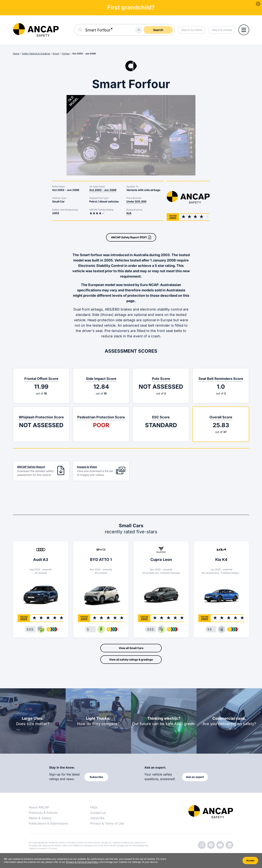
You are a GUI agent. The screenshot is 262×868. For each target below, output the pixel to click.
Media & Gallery (40, 818)
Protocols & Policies (43, 813)
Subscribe (97, 818)
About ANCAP (39, 807)
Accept (250, 860)
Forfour (66, 53)
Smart (56, 53)
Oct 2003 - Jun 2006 (84, 53)
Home (16, 53)
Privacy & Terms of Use (107, 823)
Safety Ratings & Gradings (36, 53)
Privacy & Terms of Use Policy (82, 862)
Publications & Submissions (48, 823)
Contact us (98, 813)
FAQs (93, 807)
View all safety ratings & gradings (131, 659)
